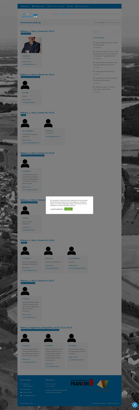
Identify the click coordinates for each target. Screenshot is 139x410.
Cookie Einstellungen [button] (57, 209)
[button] (118, 13)
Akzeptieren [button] (68, 209)
